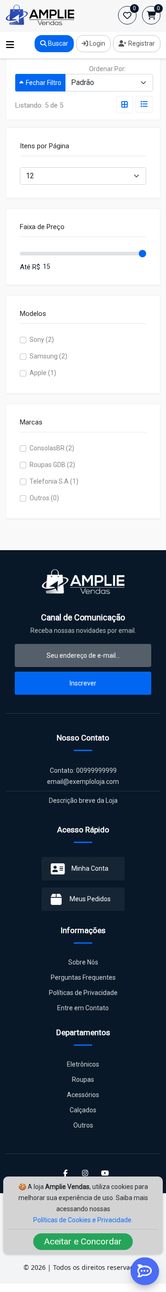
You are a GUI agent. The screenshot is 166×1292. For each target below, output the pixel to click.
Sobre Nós (83, 962)
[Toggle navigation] (10, 45)
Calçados (83, 1110)
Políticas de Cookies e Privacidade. (83, 1220)
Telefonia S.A (54, 481)
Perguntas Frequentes (83, 977)
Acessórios (83, 1094)
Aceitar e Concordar (83, 1241)
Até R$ (30, 266)
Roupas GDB (52, 464)
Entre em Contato (83, 1008)
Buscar (57, 43)
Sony (42, 339)
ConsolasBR (52, 448)
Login (96, 43)
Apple (43, 372)
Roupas (83, 1079)
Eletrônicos (83, 1064)
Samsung (48, 356)
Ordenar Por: (107, 69)
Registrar (141, 43)
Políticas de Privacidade (83, 992)
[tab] (124, 104)
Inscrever (83, 683)
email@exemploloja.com (83, 781)
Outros (44, 498)
